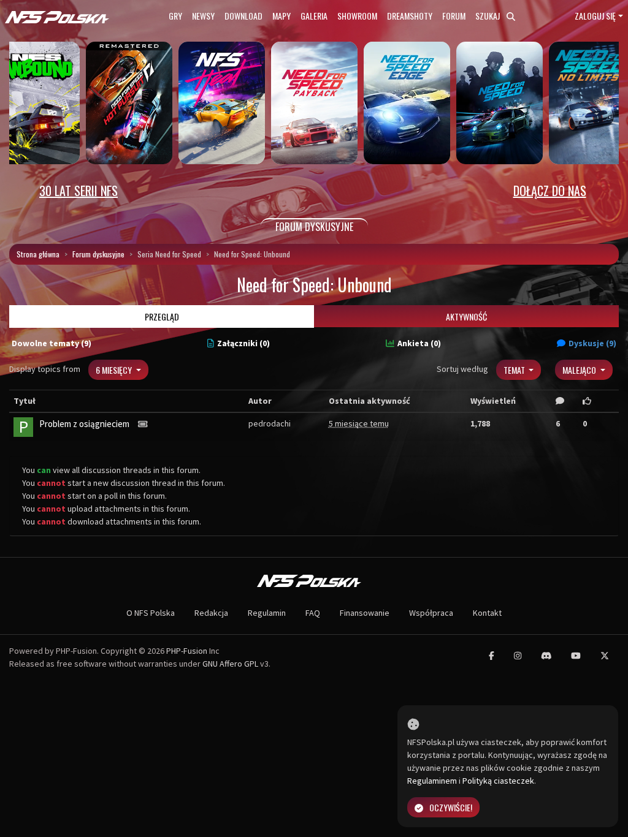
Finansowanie (364, 612)
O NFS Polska (150, 612)
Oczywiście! (450, 807)
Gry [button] (175, 15)
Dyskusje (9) (592, 343)
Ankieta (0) (419, 343)
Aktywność (466, 316)
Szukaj (488, 15)
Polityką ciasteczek (498, 780)
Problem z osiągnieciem (84, 424)
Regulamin (267, 612)
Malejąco (580, 369)
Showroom (357, 15)
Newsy (203, 15)
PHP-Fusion (186, 650)
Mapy (281, 15)
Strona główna (38, 254)
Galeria (314, 15)
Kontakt (487, 612)
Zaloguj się (595, 15)
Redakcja (211, 612)
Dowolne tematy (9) (51, 343)
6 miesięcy (115, 369)
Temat (515, 369)
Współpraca (431, 612)
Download (243, 15)
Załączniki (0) (243, 343)
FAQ (312, 612)
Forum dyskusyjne (98, 254)
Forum (453, 15)
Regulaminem (432, 780)
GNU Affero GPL (230, 663)
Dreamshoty (409, 15)
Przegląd (162, 316)
